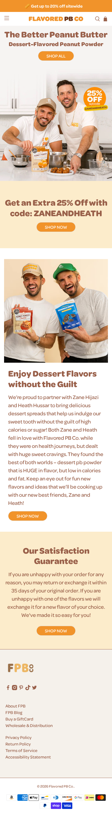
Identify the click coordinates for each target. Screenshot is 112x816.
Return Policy (18, 744)
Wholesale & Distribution (29, 725)
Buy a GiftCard (19, 719)
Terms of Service (21, 750)
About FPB (15, 706)
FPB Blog (13, 712)
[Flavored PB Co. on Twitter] (34, 688)
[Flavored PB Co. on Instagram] (14, 688)
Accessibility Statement (28, 757)
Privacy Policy (18, 737)
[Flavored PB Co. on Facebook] (8, 688)
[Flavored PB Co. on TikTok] (27, 688)
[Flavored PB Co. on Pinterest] (21, 688)
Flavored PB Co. (61, 786)
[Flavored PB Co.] (56, 19)
